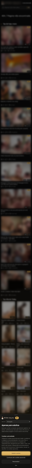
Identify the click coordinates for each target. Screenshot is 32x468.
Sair (16, 465)
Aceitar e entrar (16, 453)
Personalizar (16, 461)
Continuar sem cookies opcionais (16, 457)
